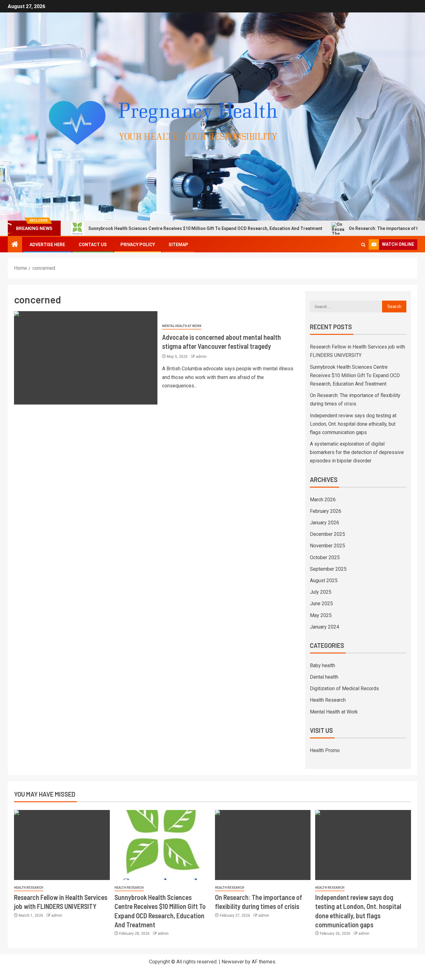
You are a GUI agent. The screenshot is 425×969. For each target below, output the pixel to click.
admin (201, 356)
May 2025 (321, 615)
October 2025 (325, 557)
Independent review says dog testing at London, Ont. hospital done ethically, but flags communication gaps (353, 424)
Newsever (233, 962)
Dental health (324, 677)
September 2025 (328, 569)
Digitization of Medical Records (344, 688)
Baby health (322, 665)
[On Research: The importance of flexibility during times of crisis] (263, 845)
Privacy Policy (137, 244)
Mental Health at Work (181, 326)
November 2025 (327, 546)
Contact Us (93, 244)
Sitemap (178, 244)
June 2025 (321, 603)
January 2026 (324, 523)
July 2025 (320, 592)
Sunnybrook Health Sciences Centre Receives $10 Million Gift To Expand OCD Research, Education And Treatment (168, 228)
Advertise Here (47, 244)
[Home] (15, 245)
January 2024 (324, 627)
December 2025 (327, 534)
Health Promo (325, 750)
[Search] (363, 245)
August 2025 (324, 580)
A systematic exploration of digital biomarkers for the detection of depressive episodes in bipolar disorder (357, 452)
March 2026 (323, 500)
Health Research (328, 700)
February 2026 (325, 511)
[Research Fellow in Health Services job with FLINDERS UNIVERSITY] (62, 845)
